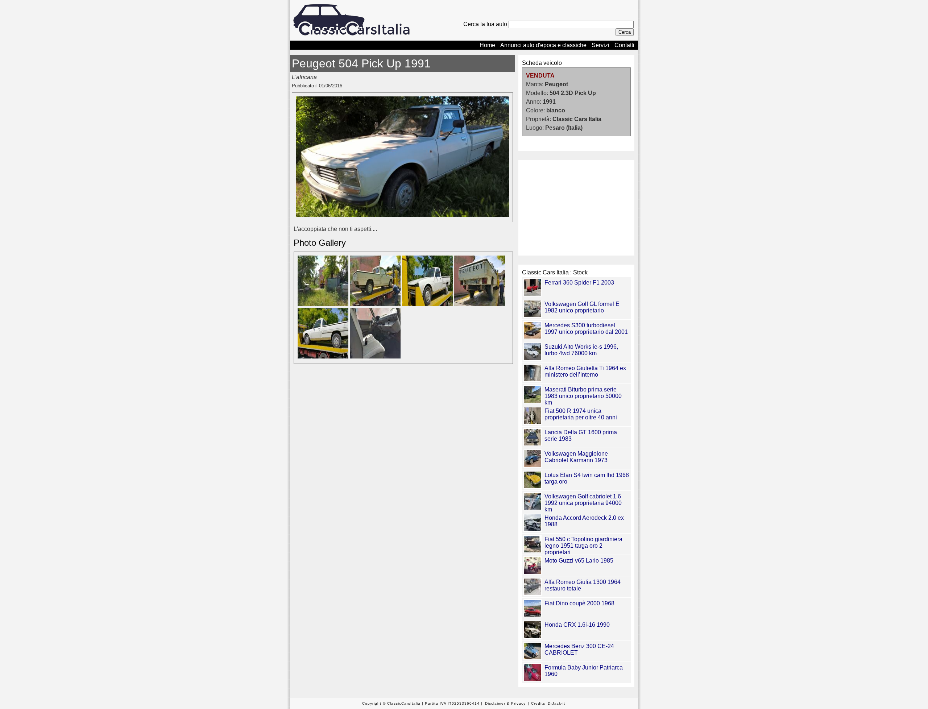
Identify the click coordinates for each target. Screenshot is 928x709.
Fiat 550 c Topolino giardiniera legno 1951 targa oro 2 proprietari (583, 545)
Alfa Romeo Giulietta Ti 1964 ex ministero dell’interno (585, 371)
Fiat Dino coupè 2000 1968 (579, 603)
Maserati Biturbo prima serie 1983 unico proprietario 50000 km (583, 396)
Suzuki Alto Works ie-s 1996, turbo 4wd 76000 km (581, 350)
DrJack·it (556, 703)
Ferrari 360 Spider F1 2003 (579, 282)
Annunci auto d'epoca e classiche (543, 45)
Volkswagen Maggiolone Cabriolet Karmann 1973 (576, 457)
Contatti (624, 45)
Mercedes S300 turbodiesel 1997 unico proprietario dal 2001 (586, 328)
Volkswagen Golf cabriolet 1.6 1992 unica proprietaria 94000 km (583, 503)
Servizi (600, 45)
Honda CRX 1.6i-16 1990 (577, 625)
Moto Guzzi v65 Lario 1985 (578, 560)
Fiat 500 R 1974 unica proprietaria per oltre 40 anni (580, 414)
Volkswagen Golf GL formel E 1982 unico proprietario (582, 307)
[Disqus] (402, 471)
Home (487, 45)
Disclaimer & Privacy (505, 703)
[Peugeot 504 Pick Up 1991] (402, 215)
